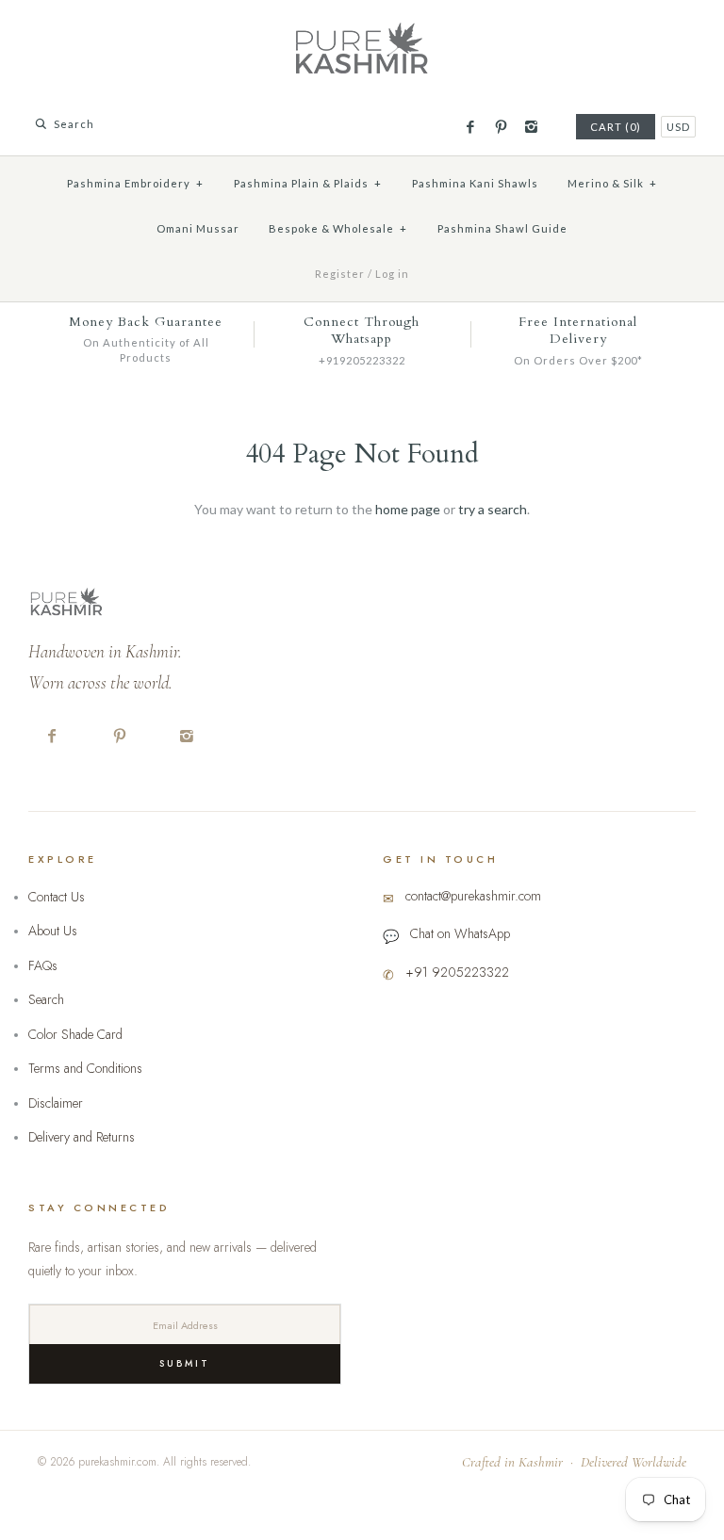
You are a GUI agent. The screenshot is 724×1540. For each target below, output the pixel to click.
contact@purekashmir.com (473, 895)
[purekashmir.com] (362, 29)
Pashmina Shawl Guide (502, 228)
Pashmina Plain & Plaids (308, 183)
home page (407, 509)
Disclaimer (55, 1103)
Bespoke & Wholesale (338, 228)
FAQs (43, 965)
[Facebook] (470, 127)
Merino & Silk (612, 183)
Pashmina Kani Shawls (475, 183)
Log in (392, 273)
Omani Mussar (197, 228)
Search (46, 999)
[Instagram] (531, 127)
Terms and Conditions (85, 1068)
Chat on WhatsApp (460, 933)
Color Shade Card (75, 1034)
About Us (52, 930)
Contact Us (56, 896)
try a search (492, 509)
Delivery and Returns (81, 1136)
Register (340, 273)
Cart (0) (615, 127)
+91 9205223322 (457, 972)
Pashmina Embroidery (135, 183)
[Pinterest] (500, 127)
